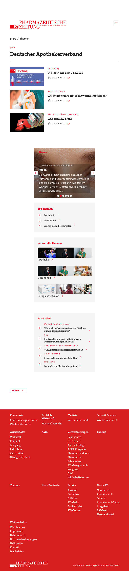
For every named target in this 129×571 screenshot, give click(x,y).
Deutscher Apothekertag (76, 443)
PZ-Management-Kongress (78, 467)
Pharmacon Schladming (74, 459)
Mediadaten (17, 551)
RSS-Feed (102, 510)
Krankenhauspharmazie (23, 420)
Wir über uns (17, 527)
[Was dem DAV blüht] (27, 122)
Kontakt (14, 547)
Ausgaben (103, 506)
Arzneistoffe (17, 432)
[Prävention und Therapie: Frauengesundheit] (68, 196)
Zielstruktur (17, 453)
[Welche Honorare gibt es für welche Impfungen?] (27, 99)
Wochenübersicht (20, 424)
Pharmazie (16, 415)
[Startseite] (29, 564)
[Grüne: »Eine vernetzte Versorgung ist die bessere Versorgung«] (83, 253)
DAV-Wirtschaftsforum (78, 475)
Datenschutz (17, 535)
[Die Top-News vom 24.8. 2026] (27, 76)
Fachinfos (73, 494)
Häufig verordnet (20, 457)
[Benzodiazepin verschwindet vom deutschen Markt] (47, 289)
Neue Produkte (50, 485)
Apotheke (43, 259)
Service (72, 485)
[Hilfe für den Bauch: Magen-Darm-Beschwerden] (58, 196)
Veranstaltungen (78, 432)
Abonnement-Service (105, 496)
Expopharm (74, 437)
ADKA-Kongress (77, 449)
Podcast (101, 432)
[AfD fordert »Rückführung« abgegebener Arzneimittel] (83, 289)
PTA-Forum (74, 510)
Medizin (73, 415)
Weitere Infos (18, 522)
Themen (15, 485)
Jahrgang (15, 445)
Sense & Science (106, 415)
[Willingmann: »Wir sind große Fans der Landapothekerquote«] (65, 253)
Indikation (16, 449)
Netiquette (16, 543)
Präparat (15, 441)
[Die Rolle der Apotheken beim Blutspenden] (83, 271)
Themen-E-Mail (105, 514)
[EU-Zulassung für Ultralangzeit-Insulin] (65, 289)
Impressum (16, 531)
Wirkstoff (15, 437)
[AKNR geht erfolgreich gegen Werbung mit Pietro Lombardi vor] (47, 253)
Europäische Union (48, 296)
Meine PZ (102, 485)
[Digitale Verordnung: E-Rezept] (71, 196)
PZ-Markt (73, 502)
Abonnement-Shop (108, 502)
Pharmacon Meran (78, 453)
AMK (44, 432)
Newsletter (103, 490)
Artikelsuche (75, 506)
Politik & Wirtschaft (48, 416)
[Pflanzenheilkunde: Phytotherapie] (66, 196)
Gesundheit (44, 278)
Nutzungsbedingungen (23, 539)
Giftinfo (72, 498)
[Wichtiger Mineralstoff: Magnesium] (63, 196)
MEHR (16, 390)
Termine (72, 490)
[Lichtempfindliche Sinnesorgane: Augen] (61, 196)
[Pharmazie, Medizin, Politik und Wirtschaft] (38, 25)
